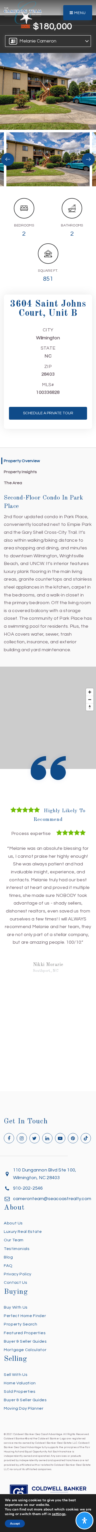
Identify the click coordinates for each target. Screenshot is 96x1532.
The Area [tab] (13, 483)
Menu (79, 13)
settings (59, 1514)
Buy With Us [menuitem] (16, 1307)
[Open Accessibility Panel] (84, 1520)
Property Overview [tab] (22, 461)
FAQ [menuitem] (8, 1266)
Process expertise (31, 833)
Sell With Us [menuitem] (16, 1375)
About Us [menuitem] (13, 1223)
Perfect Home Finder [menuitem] (25, 1316)
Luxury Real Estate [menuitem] (23, 1232)
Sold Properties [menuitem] (20, 1391)
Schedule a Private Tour (48, 413)
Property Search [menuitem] (20, 1324)
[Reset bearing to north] (89, 707)
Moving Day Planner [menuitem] (24, 1408)
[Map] (48, 718)
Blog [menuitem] (8, 1257)
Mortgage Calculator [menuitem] (25, 1350)
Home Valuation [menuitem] (20, 1383)
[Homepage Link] (23, 12)
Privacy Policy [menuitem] (17, 1274)
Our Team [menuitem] (14, 1240)
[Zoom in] (89, 692)
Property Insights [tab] (20, 472)
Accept (15, 1524)
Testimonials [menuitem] (17, 1249)
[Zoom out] (89, 699)
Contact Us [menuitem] (15, 1282)
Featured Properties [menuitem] (25, 1333)
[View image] (48, 159)
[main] (48, 545)
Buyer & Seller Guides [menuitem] (25, 1341)
